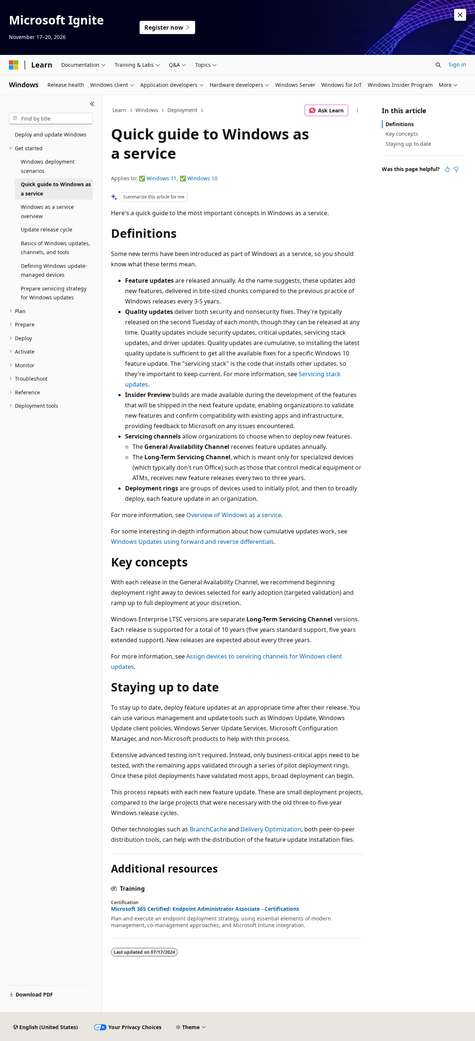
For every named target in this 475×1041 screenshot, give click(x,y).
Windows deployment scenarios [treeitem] (48, 166)
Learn (119, 110)
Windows (146, 110)
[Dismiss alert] (460, 15)
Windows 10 (202, 178)
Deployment (182, 110)
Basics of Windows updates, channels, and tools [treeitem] (55, 248)
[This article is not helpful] (456, 169)
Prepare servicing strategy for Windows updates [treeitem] (53, 293)
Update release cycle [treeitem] (46, 229)
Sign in (457, 64)
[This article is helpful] (447, 169)
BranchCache (208, 829)
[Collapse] (92, 104)
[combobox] (51, 119)
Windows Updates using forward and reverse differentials (192, 542)
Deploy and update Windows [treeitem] (50, 134)
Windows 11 (162, 178)
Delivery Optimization (270, 829)
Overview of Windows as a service (233, 515)
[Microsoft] (14, 65)
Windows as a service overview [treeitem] (47, 211)
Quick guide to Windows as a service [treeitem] (56, 189)
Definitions (400, 124)
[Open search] (438, 65)
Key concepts (402, 133)
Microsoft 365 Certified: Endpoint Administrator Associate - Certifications (205, 909)
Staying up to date (408, 143)
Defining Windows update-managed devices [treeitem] (54, 270)
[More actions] (357, 110)
